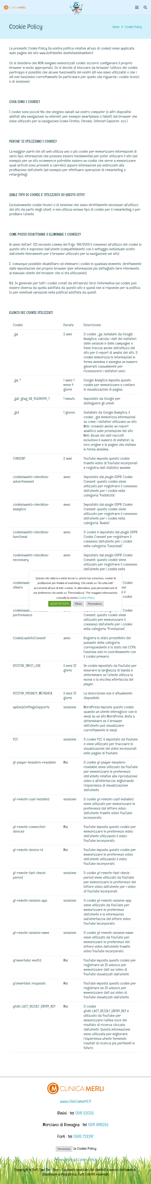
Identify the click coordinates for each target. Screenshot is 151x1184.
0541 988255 (98, 1124)
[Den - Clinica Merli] (76, 7)
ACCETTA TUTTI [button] (59, 603)
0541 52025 (84, 1113)
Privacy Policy (64, 1159)
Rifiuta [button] (78, 603)
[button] (137, 7)
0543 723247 (83, 1136)
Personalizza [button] (64, 1148)
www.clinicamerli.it (75, 1101)
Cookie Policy (87, 1159)
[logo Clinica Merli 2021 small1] (15, 7)
